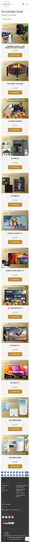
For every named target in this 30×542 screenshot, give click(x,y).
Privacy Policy (20, 493)
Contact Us (5, 485)
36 (16, 472)
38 (22, 472)
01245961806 (7, 504)
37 (19, 472)
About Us (4, 490)
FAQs (3, 487)
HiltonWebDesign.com (15, 539)
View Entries (15, 55)
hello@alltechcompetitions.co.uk (12, 509)
